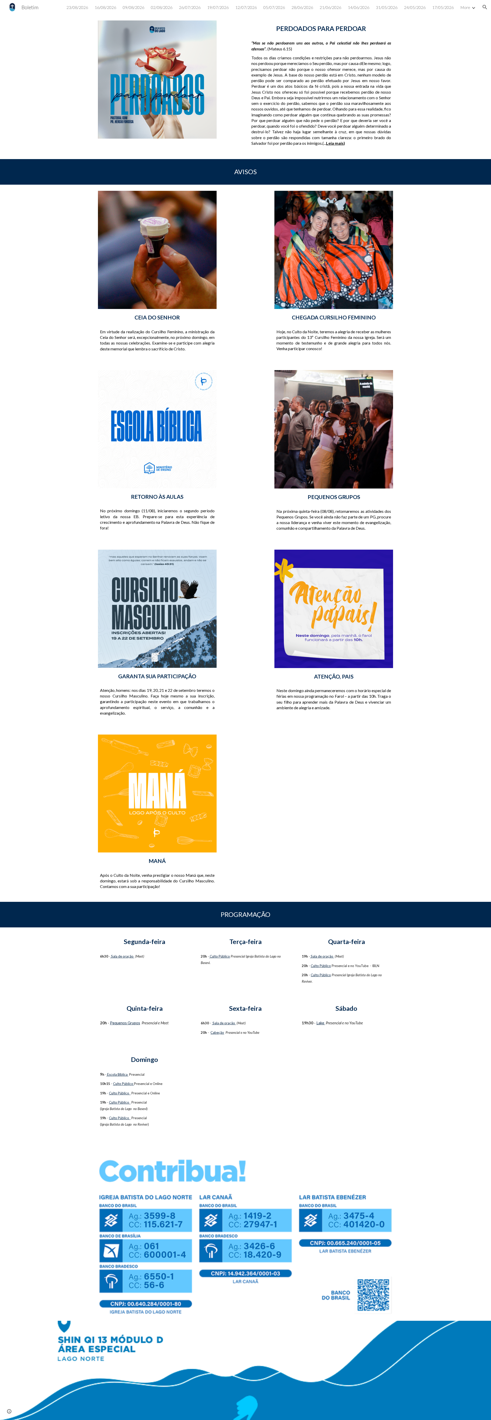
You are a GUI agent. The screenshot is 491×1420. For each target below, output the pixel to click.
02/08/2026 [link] (161, 7)
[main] (321, 28)
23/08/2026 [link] (77, 7)
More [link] (465, 7)
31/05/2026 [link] (386, 7)
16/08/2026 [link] (105, 7)
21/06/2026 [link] (330, 7)
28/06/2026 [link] (302, 7)
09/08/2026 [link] (133, 7)
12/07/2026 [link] (246, 7)
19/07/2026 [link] (218, 7)
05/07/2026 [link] (274, 7)
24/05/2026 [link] (415, 7)
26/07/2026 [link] (189, 7)
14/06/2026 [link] (358, 7)
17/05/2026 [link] (443, 7)
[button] (485, 7)
